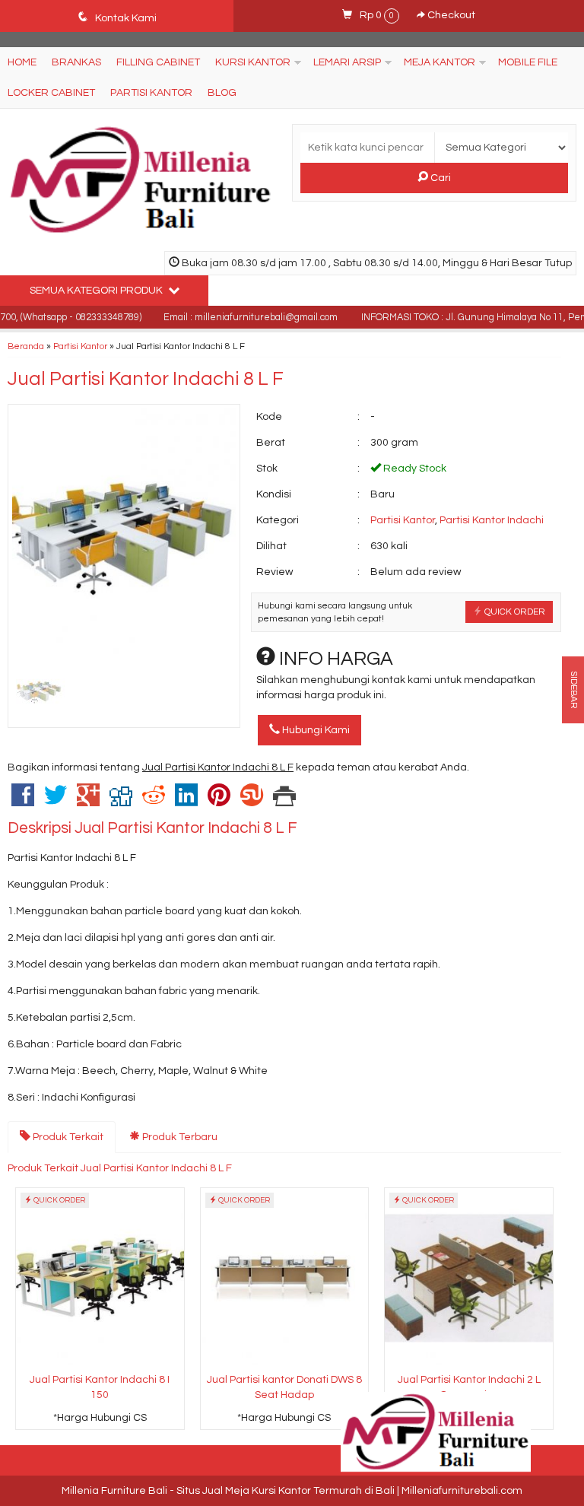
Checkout (450, 15)
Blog (222, 92)
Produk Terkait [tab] (66, 1137)
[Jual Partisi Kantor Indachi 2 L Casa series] (469, 1277)
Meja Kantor (439, 62)
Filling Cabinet (158, 62)
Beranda (26, 346)
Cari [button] (439, 178)
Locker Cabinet (51, 92)
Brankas (76, 62)
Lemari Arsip (347, 62)
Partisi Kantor (151, 92)
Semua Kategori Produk (97, 290)
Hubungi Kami (315, 730)
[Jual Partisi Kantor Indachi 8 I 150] (100, 1277)
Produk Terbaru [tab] (178, 1137)
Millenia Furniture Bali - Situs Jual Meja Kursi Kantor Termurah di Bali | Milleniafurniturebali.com (292, 1490)
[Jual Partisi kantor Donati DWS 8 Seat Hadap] (285, 1277)
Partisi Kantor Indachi (492, 520)
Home (22, 62)
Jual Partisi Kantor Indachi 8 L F (146, 379)
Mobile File (527, 62)
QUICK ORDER (513, 611)
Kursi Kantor (252, 62)
